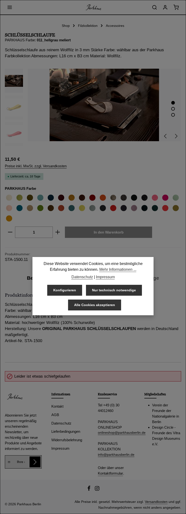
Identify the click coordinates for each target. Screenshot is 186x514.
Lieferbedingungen (65, 431)
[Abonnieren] (35, 461)
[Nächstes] (176, 136)
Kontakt (57, 406)
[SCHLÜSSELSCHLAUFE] (104, 105)
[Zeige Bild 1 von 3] (173, 103)
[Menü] (10, 7)
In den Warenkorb (109, 232)
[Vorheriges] (166, 136)
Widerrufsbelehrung (66, 440)
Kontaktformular (110, 473)
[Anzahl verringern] (10, 232)
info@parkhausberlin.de (116, 454)
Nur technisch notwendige (114, 290)
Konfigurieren (64, 290)
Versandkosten (156, 502)
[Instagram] (97, 490)
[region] (93, 107)
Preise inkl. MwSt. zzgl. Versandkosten (36, 166)
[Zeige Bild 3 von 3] (173, 115)
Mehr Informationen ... (117, 269)
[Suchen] (154, 7)
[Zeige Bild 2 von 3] (173, 109)
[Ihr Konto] (165, 7)
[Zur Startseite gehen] (93, 7)
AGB (55, 415)
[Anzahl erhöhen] (58, 232)
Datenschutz (61, 423)
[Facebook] (89, 490)
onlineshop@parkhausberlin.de (116, 432)
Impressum (60, 448)
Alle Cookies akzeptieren (94, 305)
